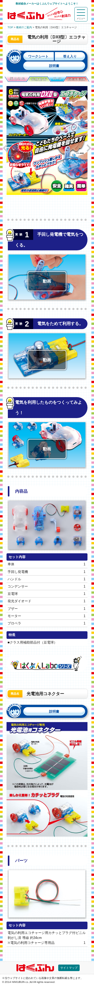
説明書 (54, 66)
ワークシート (38, 56)
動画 (47, 281)
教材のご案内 (24, 27)
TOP (10, 27)
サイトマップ (69, 967)
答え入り (70, 56)
